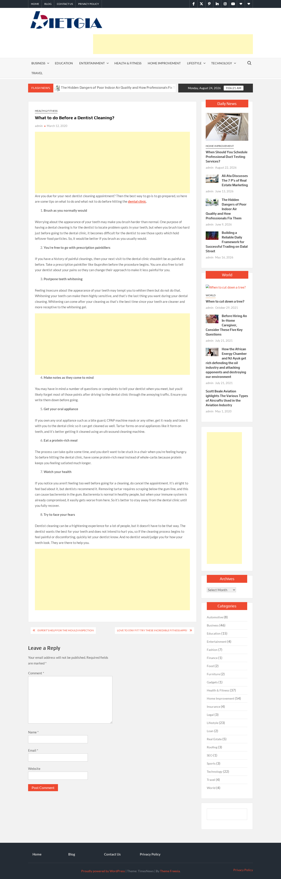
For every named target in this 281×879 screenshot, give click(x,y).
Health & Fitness (127, 63)
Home (35, 3)
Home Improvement (164, 63)
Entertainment (92, 63)
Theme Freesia (170, 871)
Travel (37, 73)
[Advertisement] (173, 44)
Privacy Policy (88, 3)
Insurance (213, 706)
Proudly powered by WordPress (103, 871)
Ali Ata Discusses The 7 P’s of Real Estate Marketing (235, 180)
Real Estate (214, 739)
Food (210, 666)
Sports (211, 763)
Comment (36, 673)
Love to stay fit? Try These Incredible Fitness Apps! (152, 630)
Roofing (212, 747)
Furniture (213, 674)
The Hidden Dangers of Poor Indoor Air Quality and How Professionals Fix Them (106, 87)
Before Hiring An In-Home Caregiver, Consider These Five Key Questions (226, 325)
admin (39, 126)
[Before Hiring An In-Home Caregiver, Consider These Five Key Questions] (212, 318)
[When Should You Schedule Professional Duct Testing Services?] (227, 126)
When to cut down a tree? (225, 301)
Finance (212, 658)
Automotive (215, 617)
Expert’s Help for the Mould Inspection (66, 630)
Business (38, 63)
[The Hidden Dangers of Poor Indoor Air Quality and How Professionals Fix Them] (212, 202)
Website (34, 769)
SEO (210, 755)
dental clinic (137, 201)
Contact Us (65, 3)
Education (64, 63)
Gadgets (212, 682)
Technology (221, 63)
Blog (48, 3)
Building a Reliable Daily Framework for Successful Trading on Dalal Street (227, 242)
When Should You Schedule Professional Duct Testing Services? (226, 156)
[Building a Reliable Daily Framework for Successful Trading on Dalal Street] (175, 87)
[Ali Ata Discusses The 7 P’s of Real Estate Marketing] (212, 178)
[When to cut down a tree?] (226, 287)
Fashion (212, 650)
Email (33, 750)
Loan (210, 731)
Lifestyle (194, 63)
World (211, 295)
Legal (210, 715)
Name (33, 732)
